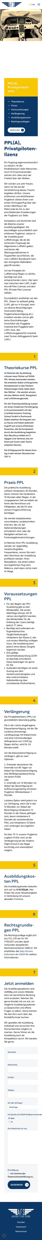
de (30, 5)
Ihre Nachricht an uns (17, 1128)
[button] (4, 1236)
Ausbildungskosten (21, 117)
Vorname (12, 1052)
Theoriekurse (17, 101)
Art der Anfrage (15, 1103)
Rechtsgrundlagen (20, 121)
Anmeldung (15, 130)
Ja (11, 1122)
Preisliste (18, 899)
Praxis (14, 105)
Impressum (21, 1227)
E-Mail (11, 1077)
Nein (12, 1118)
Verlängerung (18, 113)
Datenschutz (21, 1231)
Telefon (11, 1090)
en (34, 5)
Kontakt (21, 1222)
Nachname (12, 1064)
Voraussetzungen (20, 109)
